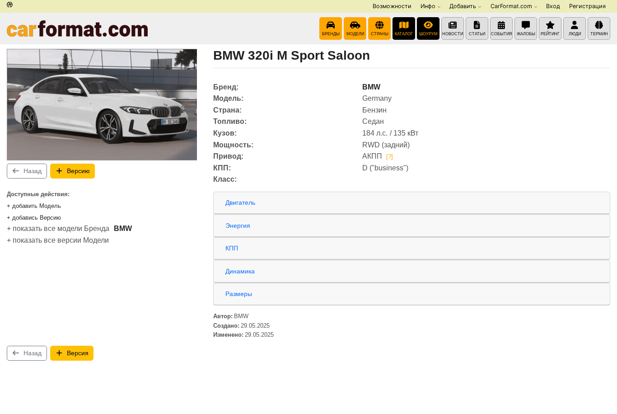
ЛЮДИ (575, 34)
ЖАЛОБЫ (526, 34)
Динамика (240, 271)
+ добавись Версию (34, 217)
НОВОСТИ (452, 34)
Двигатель (240, 202)
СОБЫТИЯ (501, 34)
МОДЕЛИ (355, 34)
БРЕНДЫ (331, 34)
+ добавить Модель (34, 205)
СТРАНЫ (379, 34)
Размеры (238, 293)
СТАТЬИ (477, 34)
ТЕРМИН (599, 34)
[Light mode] (10, 5)
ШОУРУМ (428, 34)
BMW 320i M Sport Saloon (291, 55)
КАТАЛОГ (404, 34)
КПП (231, 248)
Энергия (237, 225)
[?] (389, 156)
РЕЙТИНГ (550, 34)
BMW (123, 228)
